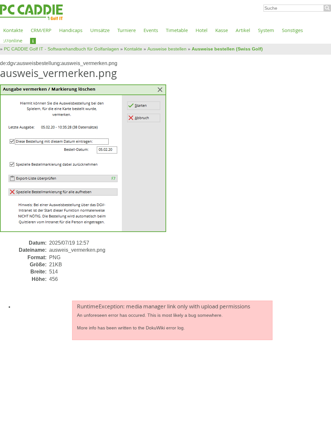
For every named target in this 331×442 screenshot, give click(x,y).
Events (151, 30)
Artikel (243, 30)
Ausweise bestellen (167, 48)
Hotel (202, 30)
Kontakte (13, 30)
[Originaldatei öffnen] (87, 161)
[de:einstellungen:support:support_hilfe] (33, 40)
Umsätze (100, 30)
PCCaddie (31, 13)
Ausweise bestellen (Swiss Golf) (227, 48)
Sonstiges (292, 30)
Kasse (221, 30)
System (266, 30)
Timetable (177, 30)
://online (12, 40)
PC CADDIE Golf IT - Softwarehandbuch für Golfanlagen (61, 48)
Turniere (126, 30)
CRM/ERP (41, 30)
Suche (327, 8)
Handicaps (70, 30)
